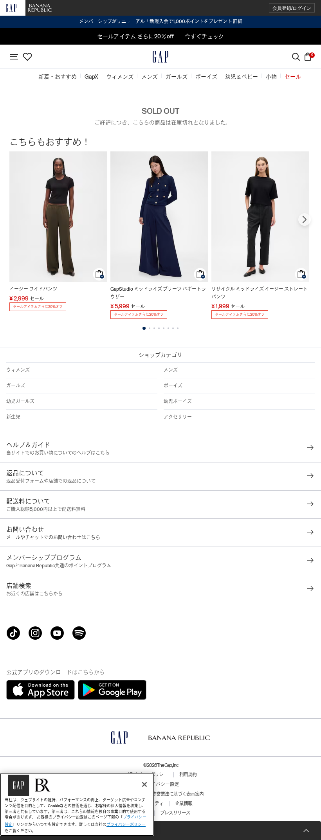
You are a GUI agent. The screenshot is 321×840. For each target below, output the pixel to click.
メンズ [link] (149, 77)
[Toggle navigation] (14, 56)
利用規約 (188, 774)
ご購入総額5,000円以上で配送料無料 (45, 509)
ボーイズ (173, 386)
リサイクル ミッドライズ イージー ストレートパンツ (259, 293)
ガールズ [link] (177, 77)
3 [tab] (154, 328)
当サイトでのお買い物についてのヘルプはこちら (58, 453)
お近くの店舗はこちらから (34, 594)
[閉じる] (144, 784)
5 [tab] (163, 328)
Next (304, 219)
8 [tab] (178, 328)
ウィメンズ (18, 370)
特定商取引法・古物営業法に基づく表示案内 (160, 794)
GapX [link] (91, 77)
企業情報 (183, 803)
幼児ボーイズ (178, 401)
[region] (77, 804)
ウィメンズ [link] (119, 77)
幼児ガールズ (20, 401)
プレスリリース (175, 813)
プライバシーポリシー (126, 824)
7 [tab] (173, 328)
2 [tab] (149, 328)
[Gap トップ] (160, 57)
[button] (291, 8)
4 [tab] (159, 328)
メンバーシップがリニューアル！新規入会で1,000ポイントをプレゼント (160, 21)
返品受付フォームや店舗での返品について (51, 481)
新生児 (13, 417)
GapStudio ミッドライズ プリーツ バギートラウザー (158, 293)
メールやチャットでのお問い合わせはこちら (53, 537)
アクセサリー (178, 417)
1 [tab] (144, 328)
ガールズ (15, 386)
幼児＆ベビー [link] (241, 77)
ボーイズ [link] (206, 77)
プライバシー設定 (160, 784)
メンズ (171, 370)
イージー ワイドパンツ (33, 289)
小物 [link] (271, 77)
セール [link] (293, 77)
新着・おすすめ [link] (57, 77)
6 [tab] (168, 328)
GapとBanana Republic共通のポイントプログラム (58, 565)
